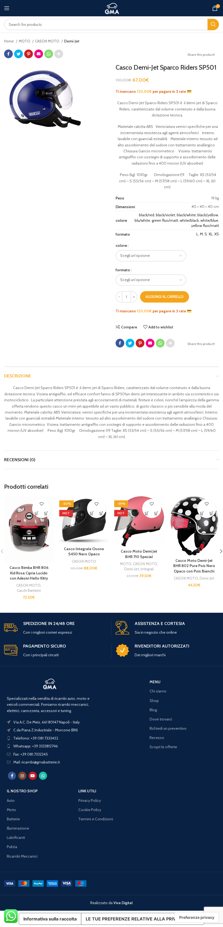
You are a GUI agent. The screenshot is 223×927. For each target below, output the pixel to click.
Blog (153, 709)
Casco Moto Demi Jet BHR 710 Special (139, 554)
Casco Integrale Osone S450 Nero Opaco (84, 551)
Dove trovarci (161, 719)
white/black (189, 220)
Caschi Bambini (29, 590)
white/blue (209, 220)
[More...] (58, 54)
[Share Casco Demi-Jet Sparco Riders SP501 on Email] (38, 54)
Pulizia (12, 846)
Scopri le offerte (163, 746)
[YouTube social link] (33, 776)
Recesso (157, 737)
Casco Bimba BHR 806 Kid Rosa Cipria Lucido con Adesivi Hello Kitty (29, 573)
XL (211, 234)
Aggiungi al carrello (164, 296)
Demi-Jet (71, 41)
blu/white (142, 220)
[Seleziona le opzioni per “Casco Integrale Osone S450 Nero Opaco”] (92, 513)
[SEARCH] (213, 24)
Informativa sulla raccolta (50, 919)
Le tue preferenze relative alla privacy (135, 919)
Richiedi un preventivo (168, 728)
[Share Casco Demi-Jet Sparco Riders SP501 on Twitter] (18, 54)
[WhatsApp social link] (43, 776)
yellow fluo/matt (205, 225)
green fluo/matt (165, 220)
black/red (146, 214)
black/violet (165, 214)
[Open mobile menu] (6, 8)
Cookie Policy (89, 809)
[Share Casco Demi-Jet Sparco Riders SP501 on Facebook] (8, 54)
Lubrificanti (16, 837)
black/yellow (207, 214)
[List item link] (50, 738)
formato (123, 269)
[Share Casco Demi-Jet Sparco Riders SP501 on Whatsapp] (48, 54)
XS (216, 234)
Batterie (13, 819)
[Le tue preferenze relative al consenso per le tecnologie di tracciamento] (197, 917)
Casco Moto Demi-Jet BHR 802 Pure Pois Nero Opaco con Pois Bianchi (194, 566)
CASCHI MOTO (47, 41)
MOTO (25, 41)
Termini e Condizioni (95, 819)
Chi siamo (158, 691)
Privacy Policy (89, 800)
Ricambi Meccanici (22, 856)
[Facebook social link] (12, 776)
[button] (37, 513)
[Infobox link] (55, 628)
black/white (186, 214)
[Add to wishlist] (41, 504)
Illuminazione (18, 828)
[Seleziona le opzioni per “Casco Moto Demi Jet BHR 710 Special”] (147, 513)
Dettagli (46, 513)
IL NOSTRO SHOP (22, 791)
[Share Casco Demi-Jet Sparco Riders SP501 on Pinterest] (28, 54)
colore (121, 245)
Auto (11, 800)
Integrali (147, 569)
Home (9, 41)
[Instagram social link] (22, 776)
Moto (11, 809)
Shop (154, 700)
